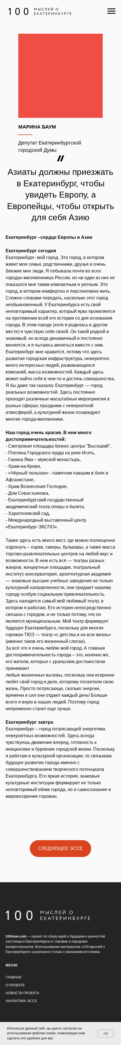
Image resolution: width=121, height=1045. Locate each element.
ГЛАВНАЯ (13, 977)
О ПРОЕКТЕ (15, 985)
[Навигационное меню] (111, 11)
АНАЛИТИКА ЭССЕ (21, 1001)
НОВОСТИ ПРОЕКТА (22, 993)
